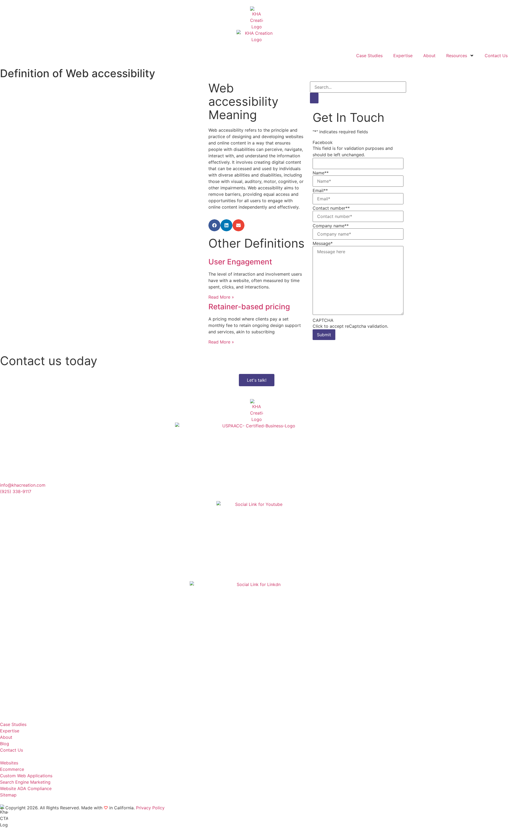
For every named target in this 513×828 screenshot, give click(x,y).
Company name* (331, 226)
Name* (321, 173)
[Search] (314, 98)
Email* (320, 190)
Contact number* (331, 208)
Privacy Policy (150, 807)
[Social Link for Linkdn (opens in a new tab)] (256, 648)
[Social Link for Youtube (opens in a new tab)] (256, 541)
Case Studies (369, 55)
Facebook (323, 142)
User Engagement (240, 261)
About (429, 55)
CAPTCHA (323, 320)
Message (323, 243)
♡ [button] (106, 807)
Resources (456, 55)
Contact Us (496, 55)
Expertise (403, 55)
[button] (214, 225)
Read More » (221, 297)
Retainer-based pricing (249, 306)
